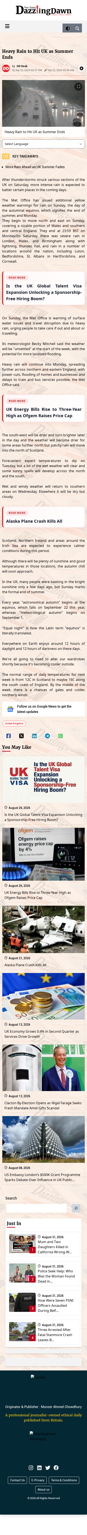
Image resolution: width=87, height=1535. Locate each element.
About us (43, 1489)
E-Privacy (37, 1480)
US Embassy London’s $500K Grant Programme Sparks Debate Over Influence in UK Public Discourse (42, 1179)
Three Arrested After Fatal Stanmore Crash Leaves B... (55, 1334)
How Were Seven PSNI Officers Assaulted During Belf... (55, 1305)
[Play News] (81, 68)
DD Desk (22, 66)
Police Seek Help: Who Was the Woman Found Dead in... (56, 1276)
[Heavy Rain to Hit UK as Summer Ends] (8, 733)
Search (11, 1198)
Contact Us (17, 1480)
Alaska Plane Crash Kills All (25, 965)
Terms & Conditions (64, 1480)
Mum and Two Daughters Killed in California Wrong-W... (55, 1246)
